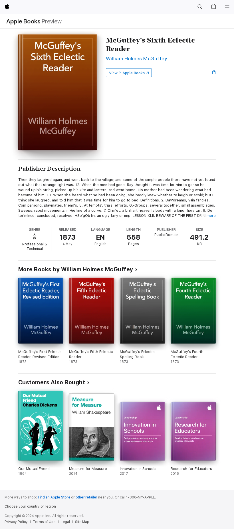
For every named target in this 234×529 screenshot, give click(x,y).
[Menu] (227, 7)
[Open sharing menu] (214, 73)
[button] (200, 7)
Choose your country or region (30, 506)
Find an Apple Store (54, 497)
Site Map (82, 522)
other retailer (86, 497)
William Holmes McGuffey (136, 58)
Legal (65, 522)
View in (127, 73)
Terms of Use (44, 522)
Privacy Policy (16, 522)
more (211, 215)
